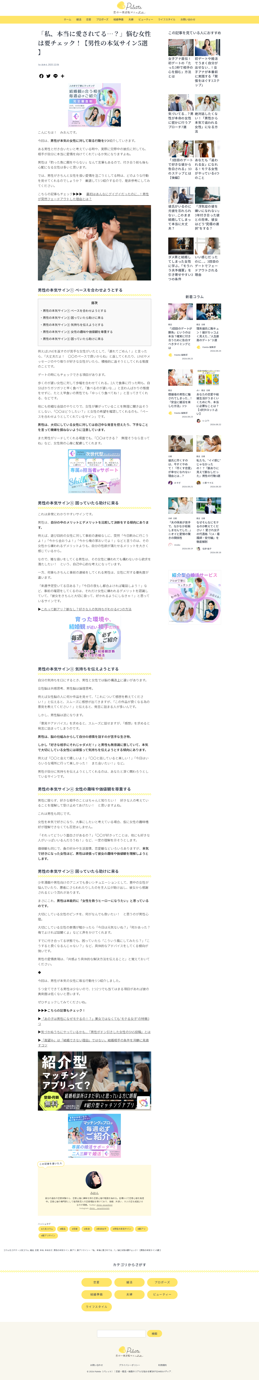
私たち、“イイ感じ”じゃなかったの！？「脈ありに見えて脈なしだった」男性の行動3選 (208, 468)
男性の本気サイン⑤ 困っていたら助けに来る (73, 317)
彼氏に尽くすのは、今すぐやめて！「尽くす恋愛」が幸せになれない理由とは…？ (180, 468)
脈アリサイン (48, 1236)
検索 (154, 1333)
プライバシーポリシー (129, 1365)
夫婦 (130, 19)
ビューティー (145, 19)
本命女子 (102, 1229)
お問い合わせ (187, 19)
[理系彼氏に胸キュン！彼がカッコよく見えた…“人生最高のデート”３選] (208, 317)
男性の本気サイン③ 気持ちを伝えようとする (73, 324)
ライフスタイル (166, 19)
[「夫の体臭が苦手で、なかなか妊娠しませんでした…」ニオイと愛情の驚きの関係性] (180, 511)
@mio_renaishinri (104, 1205)
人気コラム (47, 1229)
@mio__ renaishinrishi (99, 1208)
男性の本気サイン (122, 1229)
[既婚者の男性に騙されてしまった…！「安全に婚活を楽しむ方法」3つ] (180, 383)
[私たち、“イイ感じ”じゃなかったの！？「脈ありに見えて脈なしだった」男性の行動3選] (208, 449)
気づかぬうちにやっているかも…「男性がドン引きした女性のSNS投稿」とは (96, 1032)
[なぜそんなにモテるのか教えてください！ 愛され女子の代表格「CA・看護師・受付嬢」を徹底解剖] (208, 511)
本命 (87, 1229)
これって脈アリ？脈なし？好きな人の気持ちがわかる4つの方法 (86, 609)
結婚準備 (118, 19)
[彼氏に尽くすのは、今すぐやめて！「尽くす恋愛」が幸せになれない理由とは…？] (180, 449)
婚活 (78, 19)
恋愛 (88, 19)
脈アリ (142, 1229)
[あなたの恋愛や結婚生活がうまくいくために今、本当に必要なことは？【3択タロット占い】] (208, 383)
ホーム (67, 19)
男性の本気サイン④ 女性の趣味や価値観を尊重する (78, 331)
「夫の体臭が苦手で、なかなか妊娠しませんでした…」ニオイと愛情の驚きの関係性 (180, 530)
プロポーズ (102, 19)
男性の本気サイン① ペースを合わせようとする (74, 310)
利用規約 (162, 1365)
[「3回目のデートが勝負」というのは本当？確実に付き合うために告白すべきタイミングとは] (180, 317)
